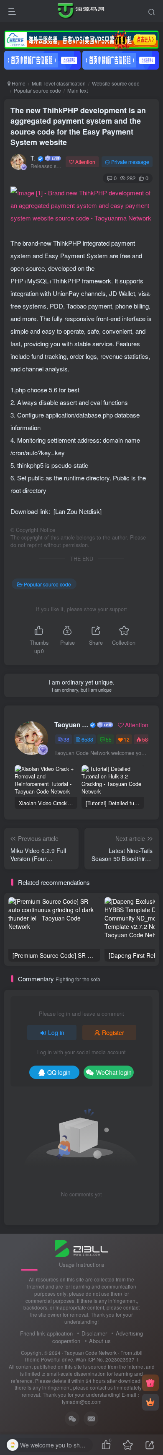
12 (127, 739)
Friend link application (46, 1333)
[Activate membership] (150, 1402)
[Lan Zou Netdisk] (77, 511)
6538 (87, 739)
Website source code (116, 83)
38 (66, 739)
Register (113, 1032)
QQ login (59, 1072)
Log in (56, 1032)
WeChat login (114, 1072)
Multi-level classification (59, 83)
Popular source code (37, 90)
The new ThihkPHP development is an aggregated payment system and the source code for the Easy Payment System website (78, 126)
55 (109, 739)
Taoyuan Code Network (33, 158)
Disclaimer (94, 1333)
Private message (130, 161)
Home (17, 83)
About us (100, 1341)
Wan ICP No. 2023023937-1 (107, 1359)
